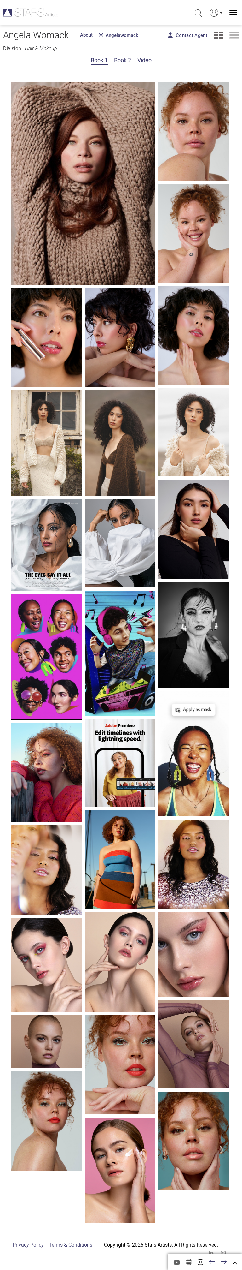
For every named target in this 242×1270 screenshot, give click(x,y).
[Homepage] (30, 12)
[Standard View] (234, 35)
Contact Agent (191, 35)
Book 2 (122, 60)
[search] (198, 13)
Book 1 (99, 60)
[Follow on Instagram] (200, 1262)
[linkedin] (211, 1253)
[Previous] (212, 1262)
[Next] (224, 1262)
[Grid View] (218, 35)
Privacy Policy (28, 1245)
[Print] (189, 1262)
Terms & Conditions (70, 1245)
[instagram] (223, 1253)
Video (144, 60)
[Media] (177, 1262)
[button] (215, 13)
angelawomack (120, 35)
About (86, 35)
